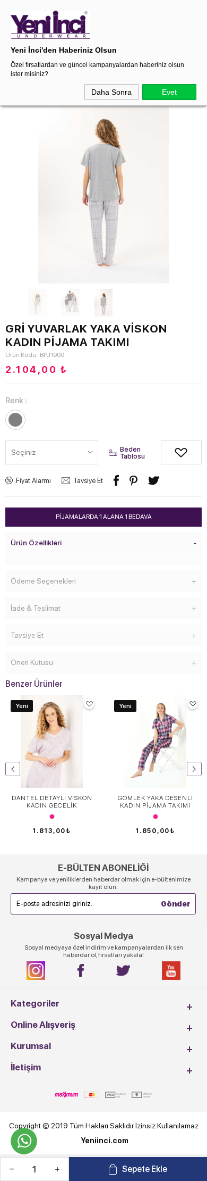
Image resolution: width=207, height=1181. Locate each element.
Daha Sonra (111, 92)
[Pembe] (51, 816)
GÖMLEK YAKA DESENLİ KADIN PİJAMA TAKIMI (155, 801)
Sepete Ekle (144, 1169)
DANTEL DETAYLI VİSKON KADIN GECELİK (52, 801)
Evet (169, 92)
